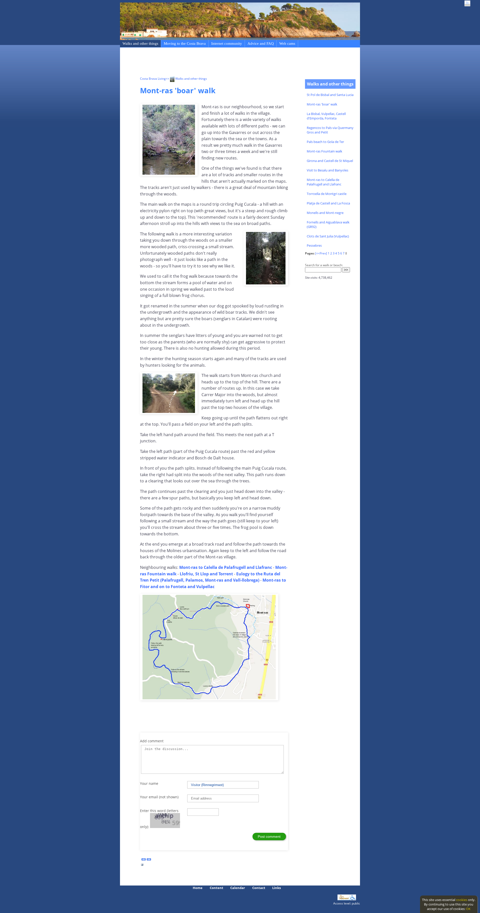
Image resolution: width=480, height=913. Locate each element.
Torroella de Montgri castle (326, 193)
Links (276, 888)
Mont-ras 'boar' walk (322, 104)
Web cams (287, 43)
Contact (258, 888)
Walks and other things (140, 43)
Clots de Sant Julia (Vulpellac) (328, 236)
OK (468, 909)
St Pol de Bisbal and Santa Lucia (330, 94)
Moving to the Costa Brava (185, 43)
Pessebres (314, 245)
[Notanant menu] (344, 899)
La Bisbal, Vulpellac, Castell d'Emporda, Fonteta (326, 115)
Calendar (237, 888)
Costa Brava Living (153, 78)
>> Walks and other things (186, 78)
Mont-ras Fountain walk (324, 151)
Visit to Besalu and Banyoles (327, 170)
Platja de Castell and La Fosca (328, 203)
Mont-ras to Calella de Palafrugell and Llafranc (324, 181)
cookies (461, 900)
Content (216, 888)
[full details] (142, 866)
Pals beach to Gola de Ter (325, 141)
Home (197, 888)
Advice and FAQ (261, 43)
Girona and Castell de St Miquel (330, 160)
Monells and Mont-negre (325, 212)
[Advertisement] (231, 62)
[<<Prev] (321, 253)
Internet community (226, 43)
